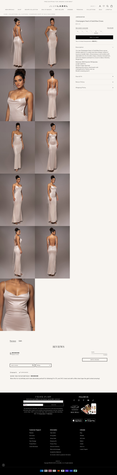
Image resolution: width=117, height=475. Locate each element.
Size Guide (110, 27)
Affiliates (82, 435)
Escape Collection (31, 9)
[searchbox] (20, 365)
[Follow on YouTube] (88, 400)
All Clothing (23, 14)
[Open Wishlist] (104, 6)
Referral (81, 441)
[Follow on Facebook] (74, 400)
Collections (13, 14)
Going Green (53, 438)
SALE (100, 9)
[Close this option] (3, 465)
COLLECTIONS (91, 9)
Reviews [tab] (13, 341)
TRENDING (80, 9)
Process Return (32, 443)
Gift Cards (82, 438)
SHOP (19, 9)
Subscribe (53, 404)
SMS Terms (50, 413)
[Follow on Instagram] (79, 400)
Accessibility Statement (55, 452)
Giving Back (53, 435)
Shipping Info (53, 441)
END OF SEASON (47, 9)
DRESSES (70, 9)
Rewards (31, 432)
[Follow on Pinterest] (83, 400)
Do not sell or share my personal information (60, 454)
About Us (82, 446)
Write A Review (94, 359)
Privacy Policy (42, 413)
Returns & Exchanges (55, 449)
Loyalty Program (84, 449)
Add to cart (94, 37)
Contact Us (32, 438)
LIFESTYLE (109, 9)
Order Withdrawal (33, 446)
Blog (81, 432)
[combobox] (43, 365)
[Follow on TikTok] (93, 400)
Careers (81, 443)
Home (5, 14)
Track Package (32, 441)
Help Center (53, 432)
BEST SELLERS (59, 9)
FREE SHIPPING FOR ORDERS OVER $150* (58, 1)
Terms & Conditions (54, 446)
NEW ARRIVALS (9, 9)
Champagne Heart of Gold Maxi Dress (42, 14)
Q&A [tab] (20, 341)
